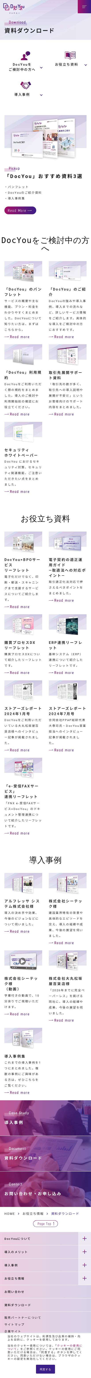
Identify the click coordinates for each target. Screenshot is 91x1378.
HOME (9, 1213)
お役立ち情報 (33, 1213)
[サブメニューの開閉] (84, 1238)
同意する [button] (45, 1369)
